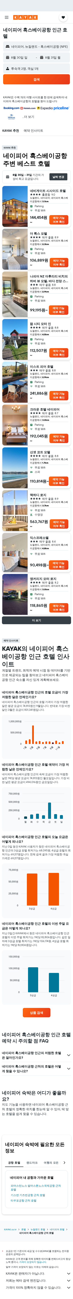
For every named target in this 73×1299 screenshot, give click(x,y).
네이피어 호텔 (57, 1229)
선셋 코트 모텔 (40, 452)
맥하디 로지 (38, 495)
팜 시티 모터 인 (40, 324)
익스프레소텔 (39, 538)
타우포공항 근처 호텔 (23, 1200)
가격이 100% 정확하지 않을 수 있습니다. (33, 1287)
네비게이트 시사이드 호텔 (48, 191)
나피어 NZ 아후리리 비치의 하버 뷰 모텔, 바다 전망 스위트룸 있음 (49, 278)
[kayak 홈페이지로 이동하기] (25, 17)
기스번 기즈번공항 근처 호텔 (28, 1195)
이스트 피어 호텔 (41, 366)
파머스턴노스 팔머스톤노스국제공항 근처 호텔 (36, 1187)
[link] (36, 1012)
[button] (6, 17)
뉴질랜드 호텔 (38, 1229)
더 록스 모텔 (38, 233)
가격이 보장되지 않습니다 (32, 1262)
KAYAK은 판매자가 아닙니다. (25, 1273)
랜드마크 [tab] (32, 1162)
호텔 (23, 1229)
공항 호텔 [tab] (14, 1162)
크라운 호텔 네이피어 (45, 409)
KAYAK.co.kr (10, 1229)
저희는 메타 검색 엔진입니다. (26, 1280)
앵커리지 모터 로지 (43, 579)
